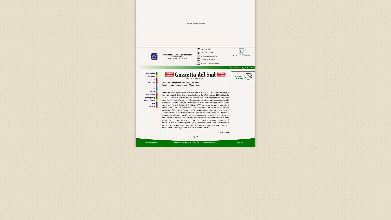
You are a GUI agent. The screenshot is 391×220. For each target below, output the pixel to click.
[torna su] (195, 137)
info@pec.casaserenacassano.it (210, 63)
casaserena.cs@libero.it (208, 59)
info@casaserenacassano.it (209, 56)
